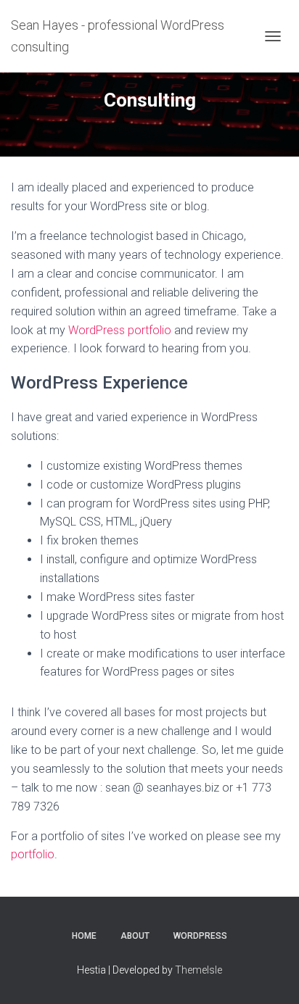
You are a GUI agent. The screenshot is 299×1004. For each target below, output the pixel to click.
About (135, 936)
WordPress (200, 936)
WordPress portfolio (119, 330)
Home (84, 936)
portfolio (32, 854)
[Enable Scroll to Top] (270, 975)
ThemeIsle (198, 970)
